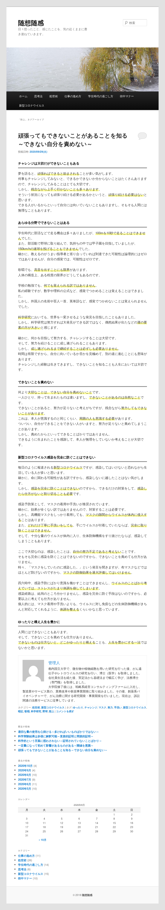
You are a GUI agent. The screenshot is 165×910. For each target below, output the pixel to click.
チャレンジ (90, 707)
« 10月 (42, 840)
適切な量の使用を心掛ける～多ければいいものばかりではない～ (58, 732)
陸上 (51, 711)
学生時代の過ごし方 (100, 96)
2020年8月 (24, 775)
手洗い (118, 707)
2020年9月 (24, 770)
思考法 (38, 96)
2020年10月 (25, 766)
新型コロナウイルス (31, 105)
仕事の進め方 (72, 96)
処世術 (53, 96)
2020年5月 (24, 788)
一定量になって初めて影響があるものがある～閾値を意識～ (55, 745)
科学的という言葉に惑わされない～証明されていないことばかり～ (60, 741)
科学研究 (36, 711)
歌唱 (27, 711)
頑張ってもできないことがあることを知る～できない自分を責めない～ (62, 750)
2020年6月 (24, 784)
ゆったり (78, 707)
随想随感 (31, 22)
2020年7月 (24, 779)
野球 (45, 711)
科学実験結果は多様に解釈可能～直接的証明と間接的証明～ (55, 736)
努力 (110, 707)
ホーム (23, 96)
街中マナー (127, 96)
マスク (102, 707)
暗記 (20, 711)
